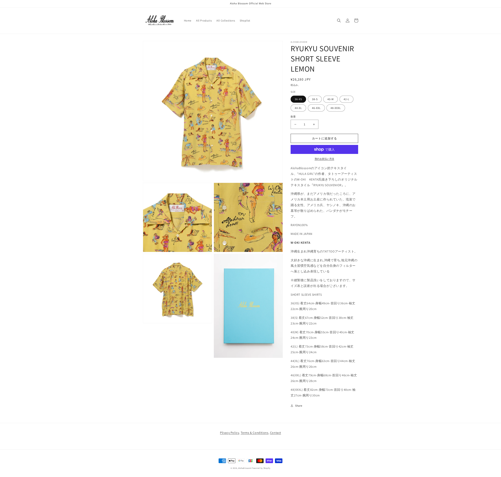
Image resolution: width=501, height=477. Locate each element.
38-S (315, 99)
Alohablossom (244, 468)
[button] (339, 20)
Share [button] (298, 405)
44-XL (298, 108)
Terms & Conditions (255, 433)
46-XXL (316, 108)
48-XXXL (336, 108)
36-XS (298, 99)
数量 (293, 116)
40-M (330, 99)
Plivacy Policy (229, 433)
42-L (346, 99)
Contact (275, 433)
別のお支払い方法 (324, 158)
